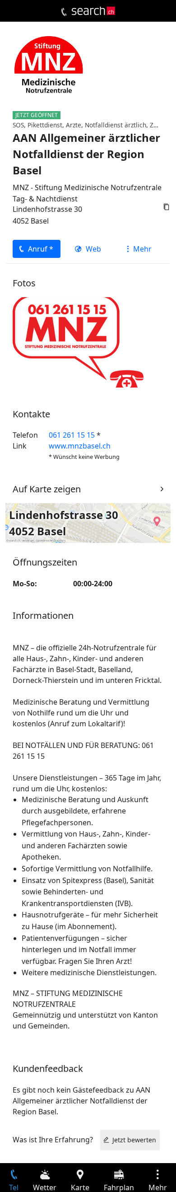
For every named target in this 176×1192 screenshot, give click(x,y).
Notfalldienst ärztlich (115, 125)
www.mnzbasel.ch (80, 446)
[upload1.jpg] (78, 341)
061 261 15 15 (72, 435)
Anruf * (40, 249)
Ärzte (73, 125)
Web (93, 249)
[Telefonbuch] (63, 12)
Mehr (142, 249)
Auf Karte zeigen (47, 489)
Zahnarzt (163, 125)
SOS (18, 125)
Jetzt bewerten (134, 1140)
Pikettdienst (45, 125)
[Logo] (93, 10)
